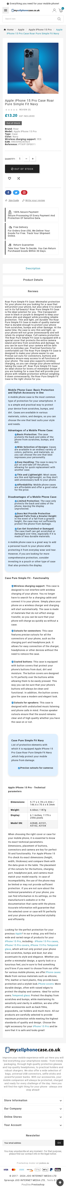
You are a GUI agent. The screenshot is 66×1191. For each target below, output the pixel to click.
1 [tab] (28, 92)
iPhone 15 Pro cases (46, 941)
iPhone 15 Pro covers (17, 945)
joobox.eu (44, 1163)
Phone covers (46, 984)
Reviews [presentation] (33, 291)
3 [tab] (34, 92)
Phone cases (53, 972)
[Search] (59, 19)
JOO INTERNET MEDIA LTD (30, 1180)
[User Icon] (54, 10)
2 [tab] (31, 92)
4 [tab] (37, 92)
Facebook (8, 192)
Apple (18, 933)
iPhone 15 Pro (13, 941)
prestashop (38, 1184)
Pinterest (24, 192)
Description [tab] (33, 268)
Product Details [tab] (33, 279)
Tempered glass (21, 995)
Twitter (16, 192)
